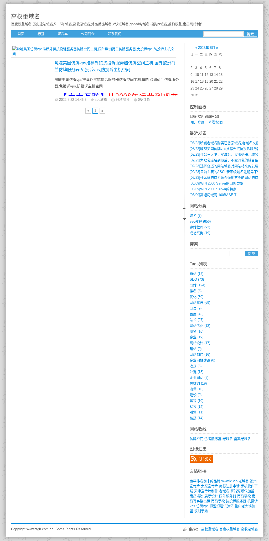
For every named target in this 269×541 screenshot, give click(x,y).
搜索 (196, 406)
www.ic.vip (229, 481)
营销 (196, 401)
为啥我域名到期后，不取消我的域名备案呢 (227, 160)
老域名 (228, 439)
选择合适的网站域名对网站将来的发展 (224, 166)
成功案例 (200, 233)
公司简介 (88, 34)
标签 (41, 34)
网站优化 (200, 326)
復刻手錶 (201, 511)
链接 (196, 418)
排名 (195, 291)
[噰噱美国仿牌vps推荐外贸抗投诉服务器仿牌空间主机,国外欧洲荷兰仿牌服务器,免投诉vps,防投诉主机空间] (93, 54)
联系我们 (114, 34)
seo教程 (200, 221)
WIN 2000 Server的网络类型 (216, 183)
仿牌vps (202, 506)
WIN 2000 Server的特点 (213, 189)
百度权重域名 (229, 529)
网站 (197, 285)
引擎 (196, 412)
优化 (196, 297)
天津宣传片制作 (206, 491)
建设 (195, 395)
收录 (195, 366)
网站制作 (200, 354)
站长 (196, 320)
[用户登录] (197, 122)
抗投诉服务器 (236, 501)
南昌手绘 (218, 501)
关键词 (198, 383)
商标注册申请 (229, 486)
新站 (196, 274)
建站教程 (200, 227)
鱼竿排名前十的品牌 (205, 481)
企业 (196, 337)
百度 (196, 314)
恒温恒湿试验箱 (222, 506)
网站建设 (200, 302)
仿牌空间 (196, 439)
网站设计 (200, 343)
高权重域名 (25, 16)
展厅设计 (211, 496)
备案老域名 (242, 439)
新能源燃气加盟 (242, 491)
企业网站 (199, 378)
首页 (21, 34)
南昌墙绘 (196, 496)
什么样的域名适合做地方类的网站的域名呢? (228, 178)
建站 (195, 349)
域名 (195, 216)
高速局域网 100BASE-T (213, 195)
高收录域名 (249, 529)
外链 (196, 372)
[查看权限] (215, 122)
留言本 (63, 34)
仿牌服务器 (212, 439)
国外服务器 (227, 496)
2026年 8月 (206, 48)
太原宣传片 (209, 486)
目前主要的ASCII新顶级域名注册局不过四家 (228, 172)
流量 (196, 389)
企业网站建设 (202, 360)
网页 (195, 308)
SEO (197, 279)
